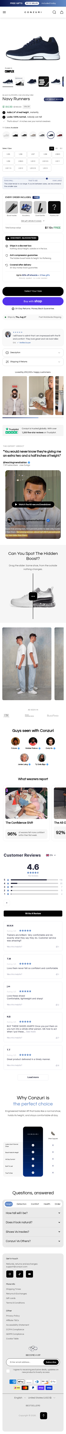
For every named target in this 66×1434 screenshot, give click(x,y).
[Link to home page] (33, 1348)
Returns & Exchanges (16, 1294)
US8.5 (57, 154)
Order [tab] (57, 1204)
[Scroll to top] (43, 1415)
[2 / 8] (19, 81)
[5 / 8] (55, 81)
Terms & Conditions (15, 1303)
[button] (31, 879)
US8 (45, 154)
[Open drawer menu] (4, 12)
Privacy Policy (13, 1316)
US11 (57, 161)
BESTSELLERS (33, 1406)
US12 (20, 168)
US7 (33, 154)
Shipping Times (13, 1289)
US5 (8, 154)
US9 (8, 161)
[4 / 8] (43, 81)
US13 (45, 168)
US (51, 148)
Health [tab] (47, 1204)
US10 (33, 161)
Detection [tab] (21, 1204)
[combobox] (7, 903)
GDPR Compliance (15, 1334)
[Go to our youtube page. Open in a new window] (29, 1274)
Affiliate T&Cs (12, 1320)
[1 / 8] (7, 81)
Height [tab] (9, 1204)
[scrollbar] (33, 417)
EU (61, 148)
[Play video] (14, 395)
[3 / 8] (31, 81)
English (18, 1397)
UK (56, 148)
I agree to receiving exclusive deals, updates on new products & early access (35, 1371)
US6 (20, 154)
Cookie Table (12, 1339)
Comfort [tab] (35, 1204)
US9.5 (20, 161)
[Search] (54, 12)
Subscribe (51, 1362)
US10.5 (45, 161)
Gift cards (11, 1298)
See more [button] (30, 1031)
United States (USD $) (40, 1397)
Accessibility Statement (17, 1325)
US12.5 (33, 168)
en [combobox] (51, 855)
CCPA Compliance (15, 1329)
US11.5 (8, 168)
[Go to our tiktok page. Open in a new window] (19, 1274)
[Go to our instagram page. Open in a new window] (10, 1274)
